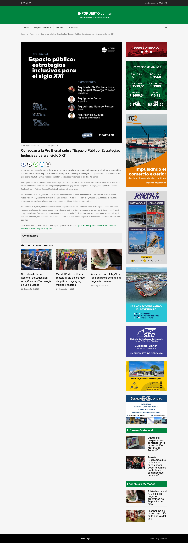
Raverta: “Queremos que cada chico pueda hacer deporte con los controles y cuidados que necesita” (157, 466)
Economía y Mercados (141, 484)
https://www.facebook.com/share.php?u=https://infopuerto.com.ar (21, 3)
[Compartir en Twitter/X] (29, 164)
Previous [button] (24, 273)
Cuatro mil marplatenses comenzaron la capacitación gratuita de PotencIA (156, 444)
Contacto (73, 27)
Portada (60, 145)
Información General (140, 430)
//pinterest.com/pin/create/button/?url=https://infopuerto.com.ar (30, 3)
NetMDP (163, 538)
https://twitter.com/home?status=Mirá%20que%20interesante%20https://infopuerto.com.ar (24, 3)
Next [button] (119, 273)
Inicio (26, 27)
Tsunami (60, 27)
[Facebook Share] (23, 164)
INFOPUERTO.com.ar (95, 13)
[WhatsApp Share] (35, 164)
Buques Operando (42, 27)
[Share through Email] (48, 164)
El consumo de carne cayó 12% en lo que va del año (157, 514)
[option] (36, 269)
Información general (49, 145)
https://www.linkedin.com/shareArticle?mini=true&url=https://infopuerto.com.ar (27, 3)
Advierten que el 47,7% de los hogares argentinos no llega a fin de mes (106, 278)
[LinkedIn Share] (42, 164)
